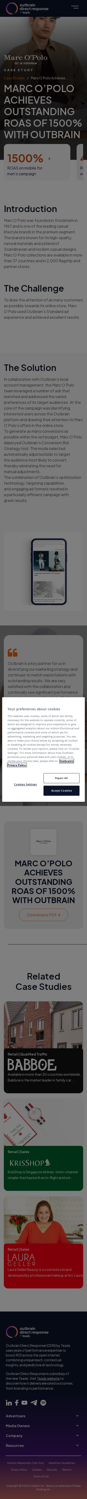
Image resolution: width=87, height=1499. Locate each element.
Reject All (61, 778)
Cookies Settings (25, 784)
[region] (43, 749)
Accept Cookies (61, 791)
